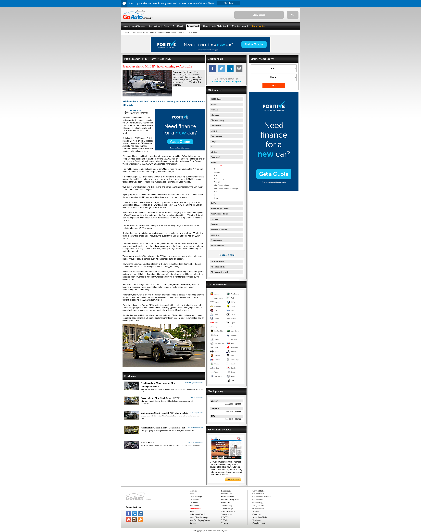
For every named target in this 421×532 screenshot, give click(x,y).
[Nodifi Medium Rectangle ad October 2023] (180, 150)
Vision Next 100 (217, 245)
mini (139, 32)
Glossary (224, 523)
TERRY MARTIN (140, 113)
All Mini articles (217, 261)
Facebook (217, 81)
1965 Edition (216, 99)
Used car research (228, 511)
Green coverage (227, 508)
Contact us (256, 514)
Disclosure (256, 520)
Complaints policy (259, 523)
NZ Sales (224, 520)
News (192, 511)
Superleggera (216, 240)
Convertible (216, 125)
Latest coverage (196, 496)
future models (129, 32)
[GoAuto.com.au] (136, 21)
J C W (213, 203)
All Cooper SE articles (220, 272)
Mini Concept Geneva (220, 208)
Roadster (215, 224)
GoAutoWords (258, 508)
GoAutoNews (257, 499)
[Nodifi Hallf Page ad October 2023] (273, 190)
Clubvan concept (218, 120)
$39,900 (233, 411)
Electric (214, 152)
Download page (233, 479)
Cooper (214, 131)
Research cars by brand (230, 499)
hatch (145, 32)
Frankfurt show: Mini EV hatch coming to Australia (178, 32)
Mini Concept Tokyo (219, 214)
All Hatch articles (218, 267)
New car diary (226, 505)
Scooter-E (215, 235)
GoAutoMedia (258, 493)
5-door (213, 104)
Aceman (214, 110)
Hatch (213, 162)
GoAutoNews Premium (261, 496)
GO (292, 15)
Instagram (236, 81)
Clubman (215, 115)
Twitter (226, 81)
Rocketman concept (219, 229)
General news (226, 514)
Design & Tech (258, 505)
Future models (195, 508)
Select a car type (227, 496)
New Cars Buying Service (200, 520)
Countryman (216, 136)
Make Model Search (197, 514)
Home (192, 493)
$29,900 (233, 404)
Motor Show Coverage (199, 517)
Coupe (213, 141)
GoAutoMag (257, 502)
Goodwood (215, 157)
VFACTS (225, 517)
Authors (255, 511)
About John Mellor (259, 517)
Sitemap (193, 523)
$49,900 (233, 419)
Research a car (226, 493)
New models (194, 505)
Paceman (214, 219)
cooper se (152, 32)
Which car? (225, 502)
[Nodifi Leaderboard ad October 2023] (210, 51)
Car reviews (194, 499)
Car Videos (194, 502)
